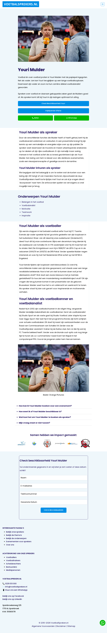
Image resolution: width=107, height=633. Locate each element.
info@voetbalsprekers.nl (16, 586)
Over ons (10, 545)
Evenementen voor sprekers (18, 541)
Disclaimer (61, 626)
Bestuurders (11, 567)
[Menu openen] (102, 4)
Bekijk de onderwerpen (16, 538)
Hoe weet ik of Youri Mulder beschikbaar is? (40, 411)
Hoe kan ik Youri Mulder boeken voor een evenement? (45, 406)
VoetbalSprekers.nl (59, 622)
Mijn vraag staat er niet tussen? (34, 422)
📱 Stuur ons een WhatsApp (15, 590)
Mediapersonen (13, 570)
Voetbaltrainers (13, 560)
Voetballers (11, 557)
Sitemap (71, 626)
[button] (53, 405)
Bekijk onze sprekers (15, 532)
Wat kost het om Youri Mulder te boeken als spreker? (45, 417)
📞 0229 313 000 (10, 583)
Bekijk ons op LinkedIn (12, 599)
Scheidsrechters (13, 563)
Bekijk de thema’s (14, 535)
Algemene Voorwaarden (43, 626)
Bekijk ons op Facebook (13, 596)
